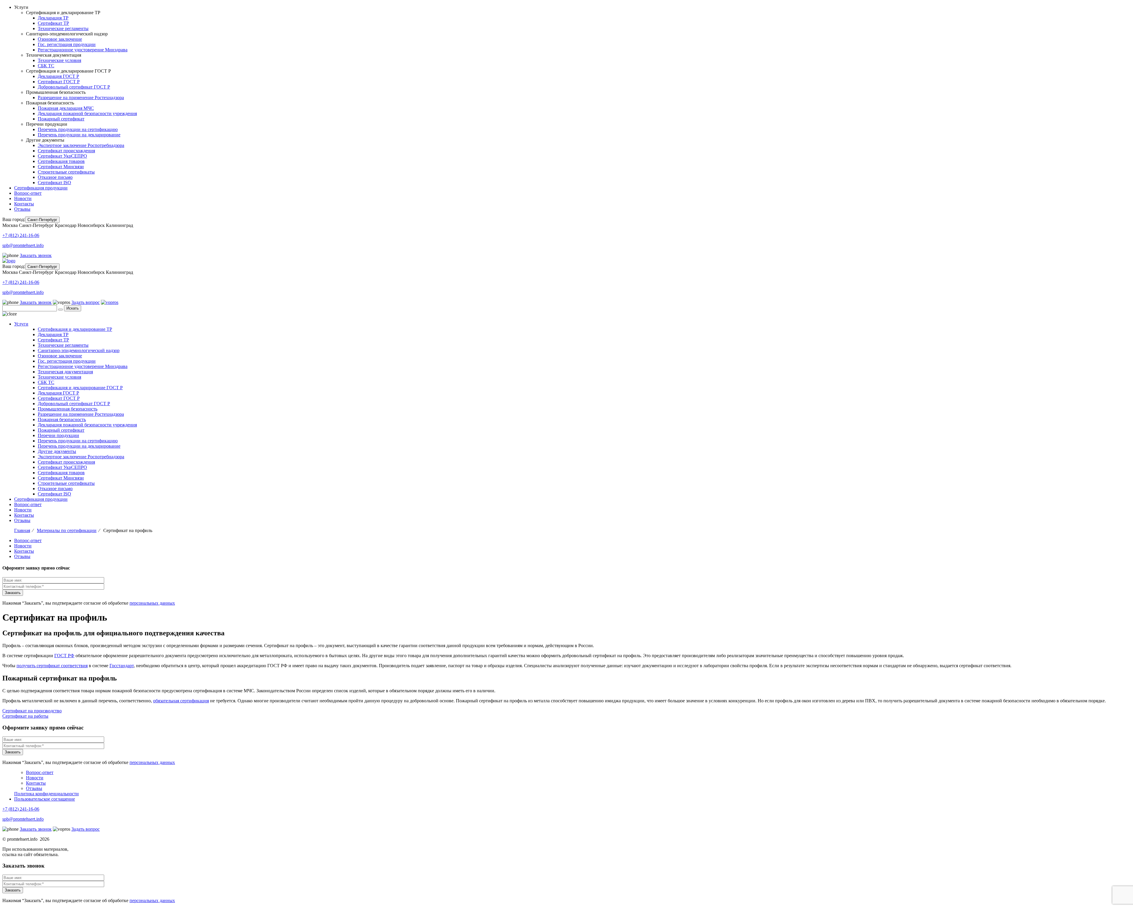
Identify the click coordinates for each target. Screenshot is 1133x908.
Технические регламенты (63, 28)
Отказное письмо (55, 177)
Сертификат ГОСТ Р (59, 81)
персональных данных (152, 603)
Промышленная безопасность (67, 408)
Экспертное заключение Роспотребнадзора (81, 145)
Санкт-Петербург (42, 219)
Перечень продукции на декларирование (79, 134)
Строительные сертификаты (66, 171)
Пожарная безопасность (62, 419)
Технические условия (59, 60)
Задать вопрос (85, 302)
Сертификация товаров (61, 161)
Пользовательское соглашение (44, 798)
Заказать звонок (36, 255)
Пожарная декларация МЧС (66, 108)
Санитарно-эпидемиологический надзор (78, 350)
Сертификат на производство (32, 710)
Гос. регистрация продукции (67, 44)
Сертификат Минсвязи (61, 166)
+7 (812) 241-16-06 (20, 235)
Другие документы (57, 451)
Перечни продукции (58, 435)
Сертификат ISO (54, 182)
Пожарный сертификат (61, 118)
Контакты (24, 203)
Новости (23, 198)
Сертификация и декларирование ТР (75, 329)
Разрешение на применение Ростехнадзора (81, 97)
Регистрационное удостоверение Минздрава (82, 49)
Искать (72, 308)
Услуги (21, 323)
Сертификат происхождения (66, 150)
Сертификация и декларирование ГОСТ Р (80, 387)
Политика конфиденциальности (46, 793)
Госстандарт (121, 665)
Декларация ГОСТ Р (58, 76)
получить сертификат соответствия (52, 665)
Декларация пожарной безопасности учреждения (87, 113)
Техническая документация (65, 371)
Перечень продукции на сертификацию (78, 129)
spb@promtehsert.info (23, 245)
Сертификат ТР (53, 23)
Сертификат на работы (25, 716)
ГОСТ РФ (64, 655)
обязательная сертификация (181, 700)
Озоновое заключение (60, 39)
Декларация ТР (53, 17)
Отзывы (22, 209)
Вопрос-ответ (28, 193)
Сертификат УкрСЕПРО (62, 155)
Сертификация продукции (41, 187)
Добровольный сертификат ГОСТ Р (74, 86)
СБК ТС (46, 65)
